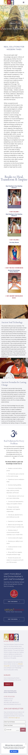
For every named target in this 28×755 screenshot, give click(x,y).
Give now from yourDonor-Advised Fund (10, 691)
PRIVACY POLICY (8, 698)
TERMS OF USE (8, 700)
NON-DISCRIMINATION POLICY (12, 704)
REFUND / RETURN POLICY (11, 702)
